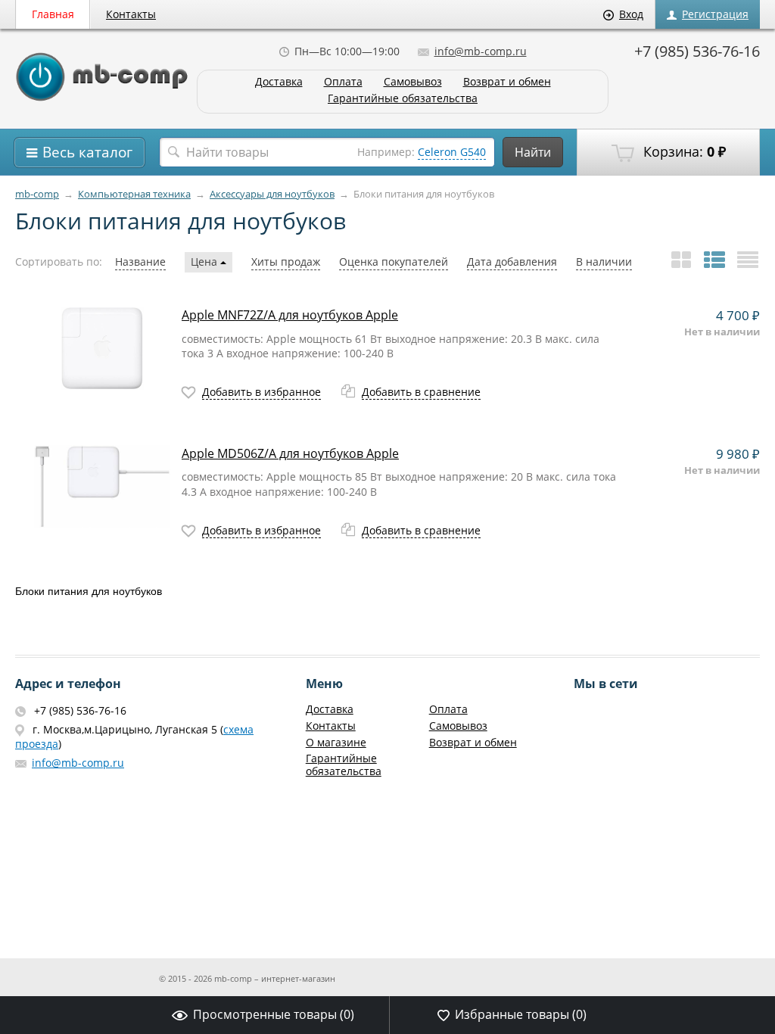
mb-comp (37, 194)
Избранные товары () (521, 1014)
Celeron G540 (452, 152)
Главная (53, 14)
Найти (533, 152)
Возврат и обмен (507, 82)
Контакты (131, 14)
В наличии (604, 261)
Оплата (343, 82)
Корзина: (683, 151)
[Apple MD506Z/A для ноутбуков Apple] (102, 486)
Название (140, 261)
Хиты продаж (285, 261)
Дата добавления (512, 261)
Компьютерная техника (134, 194)
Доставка (279, 82)
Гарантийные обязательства (403, 98)
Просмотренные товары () (273, 1014)
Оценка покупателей (393, 261)
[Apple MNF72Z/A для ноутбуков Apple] (102, 348)
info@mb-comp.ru (480, 51)
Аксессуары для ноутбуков (272, 194)
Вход (631, 14)
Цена (205, 261)
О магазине (336, 742)
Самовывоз (413, 82)
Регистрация (715, 14)
